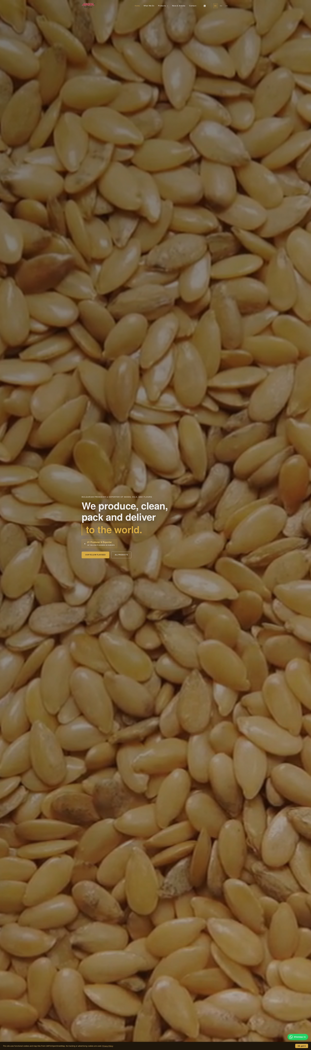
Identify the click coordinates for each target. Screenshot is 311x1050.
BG (221, 6)
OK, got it (302, 1046)
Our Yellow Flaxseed (95, 555)
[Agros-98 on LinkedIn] (204, 6)
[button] (155, 1041)
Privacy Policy (107, 1046)
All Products (121, 555)
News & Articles (178, 6)
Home (137, 6)
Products (162, 6)
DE (227, 6)
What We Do (149, 6)
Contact (192, 6)
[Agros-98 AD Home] (88, 6)
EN (215, 6)
